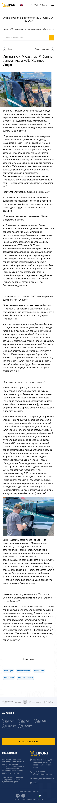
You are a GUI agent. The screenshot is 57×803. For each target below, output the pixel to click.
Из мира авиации (33, 29)
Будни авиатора (42, 49)
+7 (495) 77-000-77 (39, 5)
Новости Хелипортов (13, 29)
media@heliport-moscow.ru (43, 779)
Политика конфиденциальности (28, 799)
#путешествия (23, 671)
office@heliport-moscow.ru (43, 774)
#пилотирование (25, 678)
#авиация (8, 671)
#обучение (39, 671)
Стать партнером (28, 741)
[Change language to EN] (21, 5)
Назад (10, 49)
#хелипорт (9, 678)
